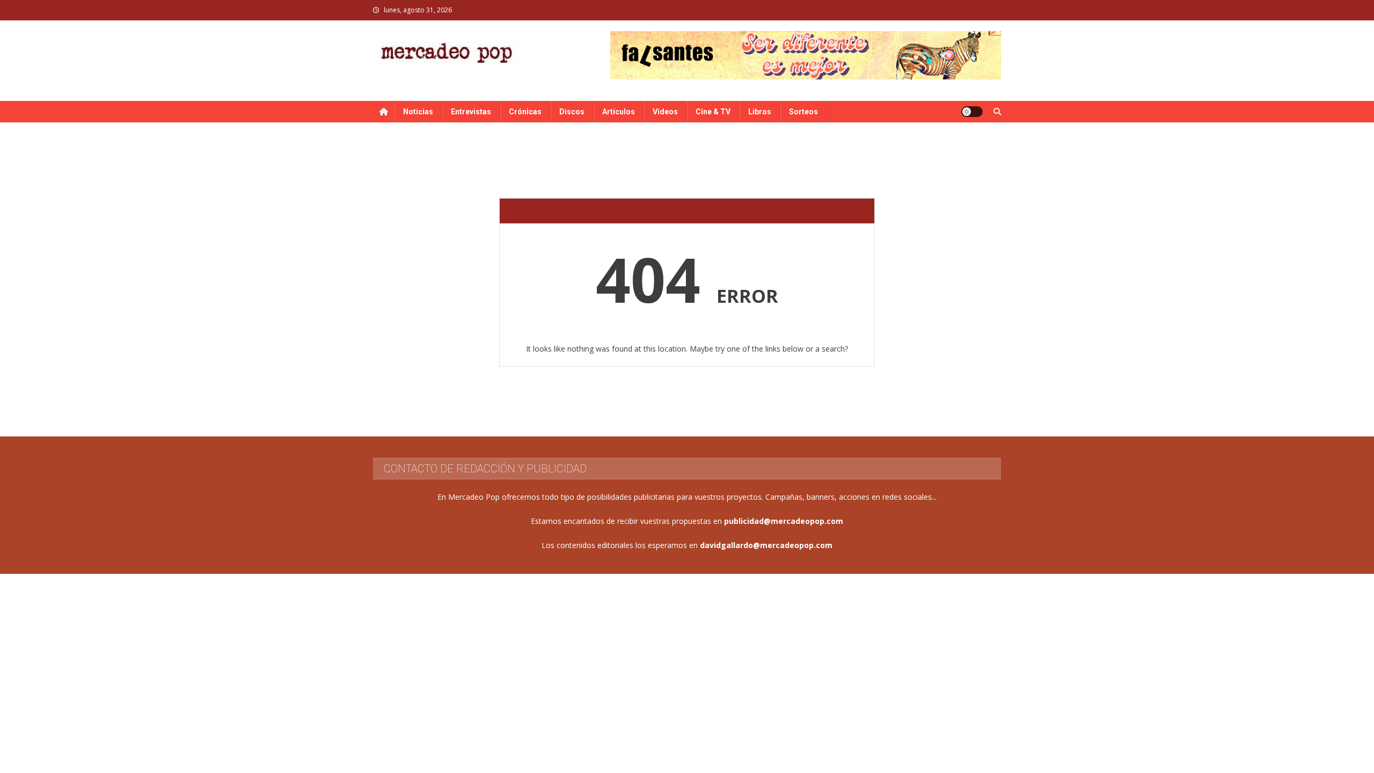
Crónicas (525, 111)
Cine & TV (713, 111)
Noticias (418, 111)
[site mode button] (972, 111)
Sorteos (803, 111)
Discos (571, 111)
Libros (759, 111)
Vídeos (665, 111)
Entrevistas (471, 111)
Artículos (618, 111)
